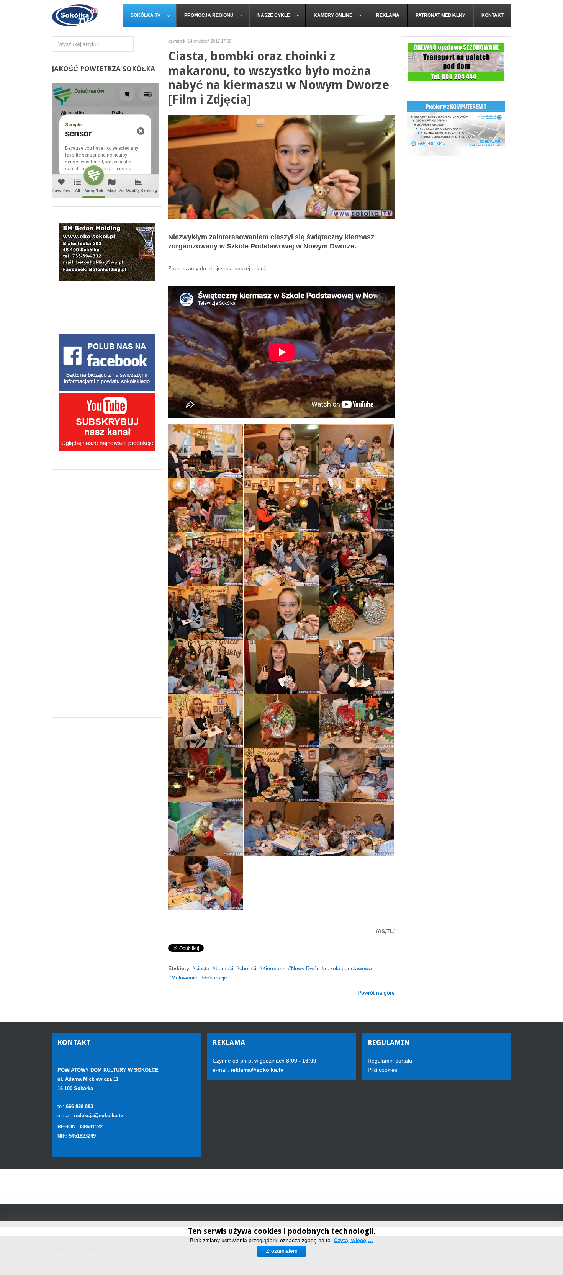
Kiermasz (273, 968)
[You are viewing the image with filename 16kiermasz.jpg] (205, 559)
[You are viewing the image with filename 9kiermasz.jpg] (205, 883)
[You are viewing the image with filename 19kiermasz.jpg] (205, 613)
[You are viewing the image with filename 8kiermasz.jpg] (356, 829)
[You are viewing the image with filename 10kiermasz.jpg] (205, 451)
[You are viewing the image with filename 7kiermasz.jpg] (281, 829)
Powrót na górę (376, 993)
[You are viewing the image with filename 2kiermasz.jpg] (356, 721)
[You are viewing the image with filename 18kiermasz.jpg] (356, 559)
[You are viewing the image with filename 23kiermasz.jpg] (205, 721)
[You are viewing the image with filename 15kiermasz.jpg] (356, 505)
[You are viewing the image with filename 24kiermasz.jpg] (281, 721)
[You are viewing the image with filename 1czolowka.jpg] (281, 613)
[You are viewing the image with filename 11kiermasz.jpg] (281, 451)
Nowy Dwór (305, 968)
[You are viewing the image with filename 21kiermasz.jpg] (281, 667)
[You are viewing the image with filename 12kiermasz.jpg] (356, 451)
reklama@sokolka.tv (256, 1070)
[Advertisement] (107, 596)
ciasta (202, 968)
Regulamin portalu (390, 1061)
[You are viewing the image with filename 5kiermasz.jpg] (356, 775)
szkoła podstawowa (348, 968)
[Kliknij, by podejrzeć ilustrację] (281, 166)
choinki (247, 968)
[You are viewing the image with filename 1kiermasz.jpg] (356, 613)
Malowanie (184, 977)
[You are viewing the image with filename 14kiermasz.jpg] (281, 505)
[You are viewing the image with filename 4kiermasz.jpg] (281, 775)
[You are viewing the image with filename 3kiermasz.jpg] (205, 775)
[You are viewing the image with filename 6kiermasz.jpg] (205, 829)
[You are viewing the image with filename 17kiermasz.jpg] (281, 559)
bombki (224, 968)
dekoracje (215, 977)
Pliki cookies (382, 1070)
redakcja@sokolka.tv (98, 1115)
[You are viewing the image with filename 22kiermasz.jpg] (356, 667)
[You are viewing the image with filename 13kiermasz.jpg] (205, 505)
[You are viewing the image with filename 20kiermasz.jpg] (205, 667)
